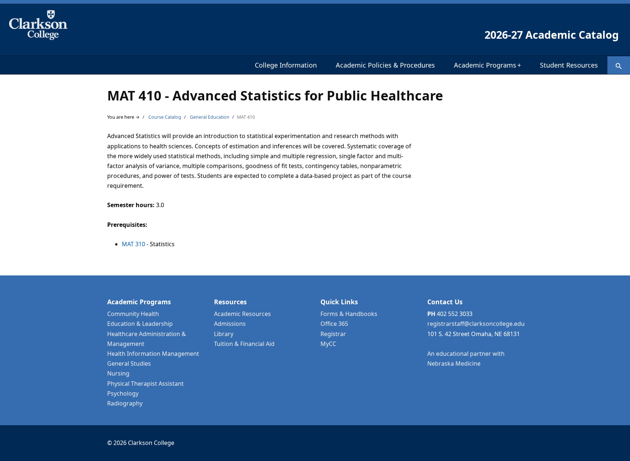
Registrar (333, 334)
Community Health (133, 314)
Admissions (230, 324)
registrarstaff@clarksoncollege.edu (476, 324)
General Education (209, 117)
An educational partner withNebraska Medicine (466, 358)
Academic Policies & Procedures (385, 65)
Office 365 (334, 324)
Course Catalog (164, 117)
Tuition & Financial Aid (244, 344)
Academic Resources (242, 314)
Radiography (125, 403)
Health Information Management (153, 354)
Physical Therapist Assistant (145, 384)
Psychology (123, 393)
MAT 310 (133, 244)
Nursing (118, 373)
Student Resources (569, 65)
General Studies (129, 363)
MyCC (328, 344)
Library (223, 334)
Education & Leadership (140, 324)
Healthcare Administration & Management (146, 339)
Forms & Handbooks (348, 314)
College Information (286, 65)
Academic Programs (487, 65)
